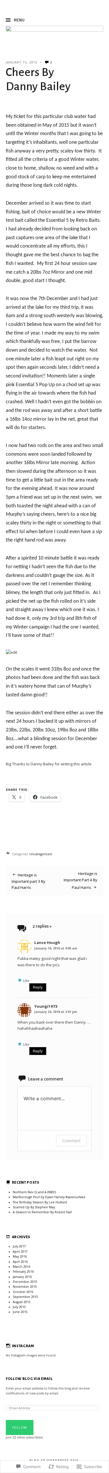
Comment (71, 1140)
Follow (19, 1427)
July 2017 (19, 1246)
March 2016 (21, 1267)
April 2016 (20, 1262)
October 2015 (23, 1292)
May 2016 (20, 1256)
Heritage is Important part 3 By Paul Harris (28, 881)
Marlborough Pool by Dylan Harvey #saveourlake (49, 1197)
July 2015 (19, 1307)
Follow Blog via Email (29, 1379)
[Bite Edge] (54, 33)
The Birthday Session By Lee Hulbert (40, 1202)
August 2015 (22, 1302)
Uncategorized (40, 854)
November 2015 (25, 1287)
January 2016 (22, 1277)
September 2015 (25, 1297)
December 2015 (25, 1282)
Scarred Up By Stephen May (34, 1207)
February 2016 (23, 1271)
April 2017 (20, 1251)
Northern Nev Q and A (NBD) (34, 1192)
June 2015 (20, 1312)
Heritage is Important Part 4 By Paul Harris (80, 880)
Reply (38, 987)
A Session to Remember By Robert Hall (42, 1212)
